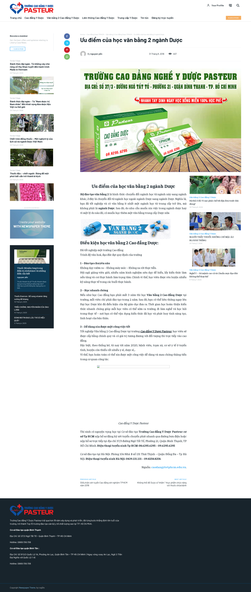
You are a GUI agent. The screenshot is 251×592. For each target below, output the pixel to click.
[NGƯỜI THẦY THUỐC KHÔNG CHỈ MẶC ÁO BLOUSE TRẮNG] (215, 221)
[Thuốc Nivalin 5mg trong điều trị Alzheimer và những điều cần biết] (31, 257)
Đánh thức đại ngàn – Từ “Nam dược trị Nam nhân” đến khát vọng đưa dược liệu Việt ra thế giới (30, 104)
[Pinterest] (67, 50)
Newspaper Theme (27, 587)
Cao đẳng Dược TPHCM (95, 34)
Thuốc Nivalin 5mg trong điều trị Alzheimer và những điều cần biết (31, 270)
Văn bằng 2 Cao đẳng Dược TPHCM (119, 34)
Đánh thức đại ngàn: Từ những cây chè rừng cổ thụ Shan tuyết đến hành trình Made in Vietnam (30, 66)
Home (82, 34)
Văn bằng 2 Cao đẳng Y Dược (202, 197)
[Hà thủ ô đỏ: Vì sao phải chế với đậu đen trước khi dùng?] (215, 185)
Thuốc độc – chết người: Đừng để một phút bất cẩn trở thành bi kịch (29, 174)
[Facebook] (67, 36)
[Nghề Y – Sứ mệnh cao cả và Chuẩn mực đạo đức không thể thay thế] (215, 257)
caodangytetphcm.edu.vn (168, 467)
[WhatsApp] (67, 57)
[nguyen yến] (83, 54)
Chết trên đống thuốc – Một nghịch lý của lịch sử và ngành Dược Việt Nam (31, 140)
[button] (238, 5)
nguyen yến (22, 277)
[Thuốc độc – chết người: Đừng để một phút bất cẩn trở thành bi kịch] (32, 192)
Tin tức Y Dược (15, 61)
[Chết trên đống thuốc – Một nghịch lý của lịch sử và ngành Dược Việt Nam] (32, 157)
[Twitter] (67, 43)
